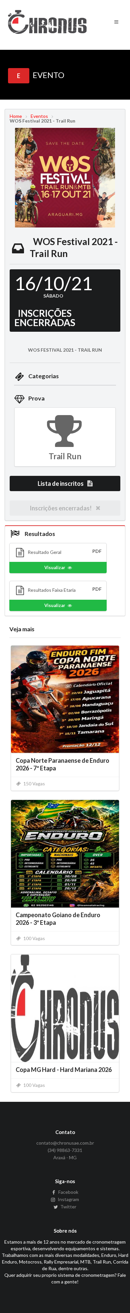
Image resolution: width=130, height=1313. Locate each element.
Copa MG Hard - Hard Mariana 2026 (64, 1069)
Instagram (68, 1199)
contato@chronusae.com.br (65, 1143)
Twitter (67, 1206)
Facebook (67, 1192)
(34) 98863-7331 (65, 1150)
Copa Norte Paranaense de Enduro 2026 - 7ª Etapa (62, 764)
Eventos (39, 116)
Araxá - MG (65, 1157)
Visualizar (54, 567)
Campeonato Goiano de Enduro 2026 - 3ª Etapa (58, 918)
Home (16, 116)
